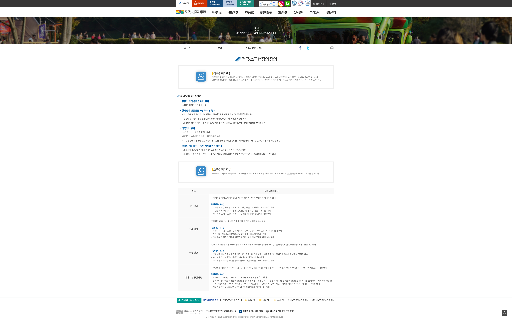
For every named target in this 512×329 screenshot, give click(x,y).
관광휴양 (233, 12)
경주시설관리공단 (190, 311)
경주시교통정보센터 (215, 3)
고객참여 (314, 12)
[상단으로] (504, 313)
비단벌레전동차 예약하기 (245, 3)
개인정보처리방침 (210, 300)
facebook (300, 48)
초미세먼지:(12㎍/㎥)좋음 (323, 300)
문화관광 (200, 3)
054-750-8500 (257, 311)
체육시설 (216, 12)
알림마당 (282, 12)
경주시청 (185, 3)
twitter (308, 48)
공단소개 (331, 12)
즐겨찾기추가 (318, 4)
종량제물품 (266, 12)
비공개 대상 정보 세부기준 (189, 300)
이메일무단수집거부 (231, 300)
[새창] (268, 3)
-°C (251, 300)
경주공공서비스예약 (230, 3)
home (179, 48)
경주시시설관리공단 (191, 12)
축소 (324, 48)
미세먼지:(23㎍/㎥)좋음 (298, 300)
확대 (316, 48)
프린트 (332, 48)
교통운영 (249, 12)
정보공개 (298, 12)
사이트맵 (332, 4)
